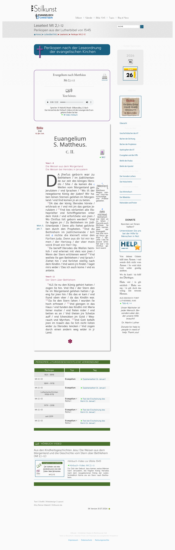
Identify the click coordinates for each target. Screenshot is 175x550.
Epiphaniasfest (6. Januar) (94, 379)
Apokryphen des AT (127, 150)
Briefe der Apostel (126, 166)
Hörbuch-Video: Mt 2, (82, 465)
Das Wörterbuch (126, 192)
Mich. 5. (40, 225)
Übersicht (123, 123)
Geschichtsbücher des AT (129, 133)
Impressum (73, 540)
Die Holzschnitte (126, 182)
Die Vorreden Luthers (128, 176)
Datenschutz (86, 540)
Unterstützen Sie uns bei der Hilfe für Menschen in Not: (130, 233)
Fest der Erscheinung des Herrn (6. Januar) (92, 400)
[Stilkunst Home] (44, 19)
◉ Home (37, 34)
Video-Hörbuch (70, 115)
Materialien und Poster (128, 203)
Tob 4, (127, 303)
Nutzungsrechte (102, 540)
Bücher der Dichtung (127, 139)
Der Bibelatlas (125, 197)
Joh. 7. (39, 228)
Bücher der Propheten (128, 144)
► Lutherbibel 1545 (49, 34)
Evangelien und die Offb (129, 155)
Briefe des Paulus (126, 160)
